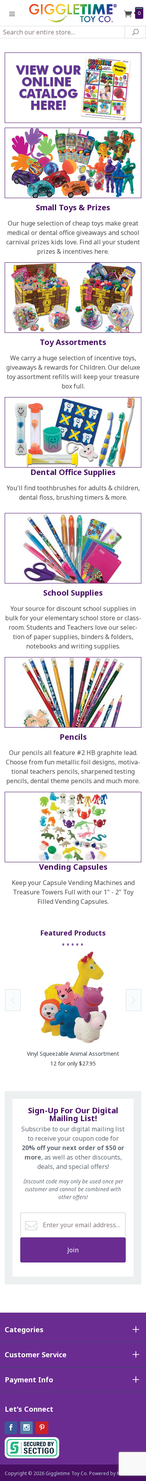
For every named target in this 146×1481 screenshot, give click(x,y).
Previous (13, 1000)
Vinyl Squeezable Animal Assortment (73, 1053)
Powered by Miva (108, 1473)
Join (73, 1250)
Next (133, 1000)
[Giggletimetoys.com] (73, 12)
